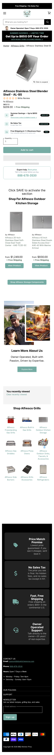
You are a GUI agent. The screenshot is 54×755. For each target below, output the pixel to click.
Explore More (27, 369)
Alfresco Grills (17, 46)
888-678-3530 (27, 175)
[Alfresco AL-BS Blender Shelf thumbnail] (7, 91)
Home (6, 46)
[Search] (47, 22)
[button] (27, 158)
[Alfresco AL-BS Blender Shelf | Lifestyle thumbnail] (16, 91)
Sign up (10, 717)
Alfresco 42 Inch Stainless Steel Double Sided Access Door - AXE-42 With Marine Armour (42, 242)
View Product (14, 266)
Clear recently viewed (16, 394)
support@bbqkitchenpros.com (21, 661)
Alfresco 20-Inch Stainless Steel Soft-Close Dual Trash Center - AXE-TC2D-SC (15, 241)
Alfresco (9, 101)
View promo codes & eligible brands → (24, 117)
